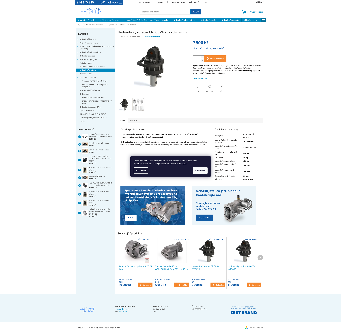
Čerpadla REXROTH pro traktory (95, 81)
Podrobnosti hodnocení (150, 36)
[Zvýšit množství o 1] (202, 57)
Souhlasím (200, 170)
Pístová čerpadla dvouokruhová (92, 66)
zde (185, 163)
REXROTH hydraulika (88, 77)
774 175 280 (122, 312)
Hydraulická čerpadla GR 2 (90, 107)
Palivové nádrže (86, 74)
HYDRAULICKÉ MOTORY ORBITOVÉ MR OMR (97, 102)
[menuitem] (87, 20)
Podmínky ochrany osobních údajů (184, 2)
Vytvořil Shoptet (256, 327)
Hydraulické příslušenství (90, 90)
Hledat (196, 12)
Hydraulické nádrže (87, 56)
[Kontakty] (153, 205)
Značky (82, 121)
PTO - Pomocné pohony (89, 43)
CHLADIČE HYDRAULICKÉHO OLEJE (93, 114)
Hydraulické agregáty (88, 59)
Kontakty (161, 2)
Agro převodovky (87, 110)
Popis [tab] (122, 120)
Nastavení (141, 170)
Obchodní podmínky (143, 2)
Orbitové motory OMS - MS (93, 97)
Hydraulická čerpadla (88, 39)
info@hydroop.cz (122, 309)
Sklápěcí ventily (86, 63)
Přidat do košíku (217, 58)
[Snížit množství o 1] (202, 60)
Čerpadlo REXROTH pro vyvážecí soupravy (95, 85)
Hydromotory (85, 94)
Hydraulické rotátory (88, 70)
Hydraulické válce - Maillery (90, 52)
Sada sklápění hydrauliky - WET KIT (93, 117)
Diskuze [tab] (133, 120)
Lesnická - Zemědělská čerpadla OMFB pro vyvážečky (97, 47)
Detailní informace (200, 78)
